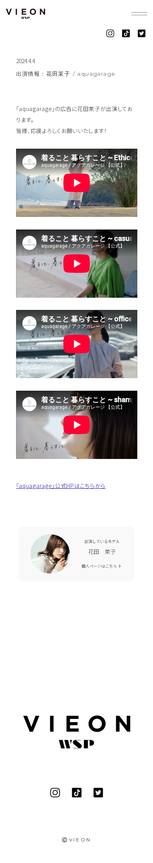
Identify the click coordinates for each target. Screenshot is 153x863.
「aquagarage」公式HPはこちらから (61, 486)
